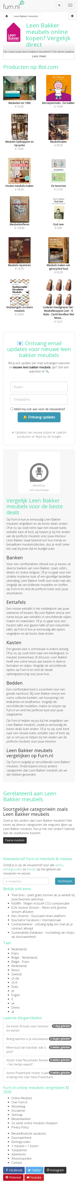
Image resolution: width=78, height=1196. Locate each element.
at (12, 1012)
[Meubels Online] (6, 16)
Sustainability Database (27, 932)
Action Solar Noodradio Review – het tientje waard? (38, 1062)
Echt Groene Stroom (25, 907)
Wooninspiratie (21, 1158)
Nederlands (19, 949)
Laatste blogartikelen (22, 1017)
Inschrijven (65, 881)
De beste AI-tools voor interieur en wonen (38, 1028)
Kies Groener (20, 916)
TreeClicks (18, 895)
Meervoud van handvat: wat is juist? (38, 1049)
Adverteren (18, 1154)
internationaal (51, 920)
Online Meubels (21, 1098)
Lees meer (39, 56)
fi (12, 999)
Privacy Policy (20, 1127)
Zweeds (16, 974)
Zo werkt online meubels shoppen (34, 1123)
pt (12, 991)
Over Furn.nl (19, 1102)
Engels (15, 995)
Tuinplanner (19, 1150)
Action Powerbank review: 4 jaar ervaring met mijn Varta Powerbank (38, 1075)
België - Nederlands (24, 957)
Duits (14, 987)
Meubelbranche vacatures (28, 1133)
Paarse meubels (14, 840)
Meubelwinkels (21, 1119)
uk (13, 1003)
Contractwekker (21, 924)
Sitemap (17, 1115)
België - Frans (20, 962)
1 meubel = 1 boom (24, 1146)
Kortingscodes (21, 1142)
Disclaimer (18, 1111)
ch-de (15, 978)
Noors (15, 970)
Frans (15, 953)
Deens (15, 1007)
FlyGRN (16, 903)
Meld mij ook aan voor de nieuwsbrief (39, 409)
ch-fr (14, 982)
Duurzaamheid (21, 1138)
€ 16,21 (58, 314)
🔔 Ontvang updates (39, 417)
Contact (16, 1163)
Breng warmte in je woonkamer (38, 1039)
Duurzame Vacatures (25, 920)
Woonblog (18, 1106)
